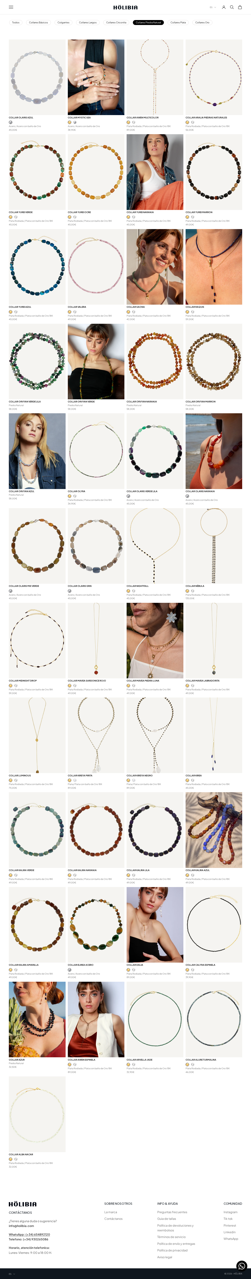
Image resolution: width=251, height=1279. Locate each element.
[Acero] (10, 122)
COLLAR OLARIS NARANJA (200, 491)
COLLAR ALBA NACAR (21, 1154)
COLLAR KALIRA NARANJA (82, 870)
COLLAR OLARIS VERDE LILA (142, 491)
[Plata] (74, 780)
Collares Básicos (38, 22)
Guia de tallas (166, 1219)
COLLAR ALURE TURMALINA (201, 1059)
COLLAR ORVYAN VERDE (81, 401)
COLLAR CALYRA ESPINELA (200, 965)
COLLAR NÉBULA (195, 586)
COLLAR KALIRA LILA (138, 870)
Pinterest (230, 1225)
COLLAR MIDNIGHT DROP (23, 680)
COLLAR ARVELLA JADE (139, 1059)
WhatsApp (231, 1239)
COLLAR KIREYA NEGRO (140, 775)
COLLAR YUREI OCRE (79, 212)
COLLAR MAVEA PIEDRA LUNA (143, 680)
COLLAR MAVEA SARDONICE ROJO (87, 680)
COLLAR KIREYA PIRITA (80, 775)
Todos (15, 22)
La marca (110, 1212)
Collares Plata (178, 22)
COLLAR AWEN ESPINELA (81, 1059)
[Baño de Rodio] (133, 122)
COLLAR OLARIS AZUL (21, 117)
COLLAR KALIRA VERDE (21, 870)
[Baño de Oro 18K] (69, 122)
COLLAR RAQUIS (195, 307)
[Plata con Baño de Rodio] (133, 591)
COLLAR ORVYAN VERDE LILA (25, 401)
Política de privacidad (172, 1250)
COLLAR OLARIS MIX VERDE (24, 586)
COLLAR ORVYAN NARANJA (142, 401)
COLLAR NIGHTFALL (138, 586)
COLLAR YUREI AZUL (20, 307)
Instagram (231, 1212)
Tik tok (228, 1219)
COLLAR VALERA (77, 307)
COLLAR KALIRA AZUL (198, 870)
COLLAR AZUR (17, 1059)
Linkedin (230, 1232)
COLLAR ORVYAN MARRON (201, 401)
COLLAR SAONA (136, 307)
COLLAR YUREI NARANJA (140, 212)
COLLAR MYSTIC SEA (79, 117)
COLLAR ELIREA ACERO (81, 965)
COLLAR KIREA (194, 775)
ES (211, 7)
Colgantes (63, 22)
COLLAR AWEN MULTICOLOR (143, 117)
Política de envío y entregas (176, 1244)
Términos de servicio (171, 1237)
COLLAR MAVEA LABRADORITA (203, 680)
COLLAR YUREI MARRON (199, 212)
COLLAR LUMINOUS (20, 775)
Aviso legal (164, 1257)
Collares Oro (202, 22)
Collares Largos (88, 22)
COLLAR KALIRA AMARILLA (24, 965)
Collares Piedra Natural (148, 22)
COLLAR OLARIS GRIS (80, 586)
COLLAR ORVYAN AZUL (21, 491)
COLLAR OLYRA (76, 491)
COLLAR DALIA (135, 965)
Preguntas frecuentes (172, 1212)
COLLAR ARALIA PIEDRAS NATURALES (206, 117)
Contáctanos (113, 1219)
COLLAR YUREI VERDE (21, 212)
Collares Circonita (116, 22)
